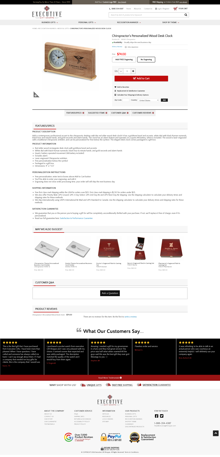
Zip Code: (118, 100)
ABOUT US (48, 414)
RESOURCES (106, 416)
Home (128, 9)
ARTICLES (105, 414)
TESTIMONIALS (49, 424)
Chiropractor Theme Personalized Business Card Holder (46, 264)
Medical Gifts (63, 28)
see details (183, 2)
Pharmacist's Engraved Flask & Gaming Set (169, 264)
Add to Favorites (123, 87)
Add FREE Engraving (124, 59)
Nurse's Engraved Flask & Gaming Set (140, 263)
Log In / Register (163, 9)
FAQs (76, 414)
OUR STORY (48, 419)
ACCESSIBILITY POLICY (82, 421)
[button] (164, 100)
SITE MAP (105, 421)
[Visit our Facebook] (156, 416)
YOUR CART (183, 9)
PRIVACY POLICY (80, 424)
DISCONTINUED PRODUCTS (134, 427)
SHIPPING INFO (79, 416)
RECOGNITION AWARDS (133, 419)
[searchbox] (149, 15)
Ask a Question (133, 47)
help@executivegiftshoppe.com (165, 426)
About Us (137, 9)
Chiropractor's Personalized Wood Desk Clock (48, 315)
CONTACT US (48, 416)
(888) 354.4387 (117, 9)
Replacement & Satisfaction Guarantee (131, 91)
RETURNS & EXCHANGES (82, 419)
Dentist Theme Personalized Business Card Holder (78, 264)
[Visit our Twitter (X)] (161, 416)
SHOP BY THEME (130, 421)
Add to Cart (142, 78)
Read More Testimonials (109, 378)
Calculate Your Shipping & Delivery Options (133, 95)
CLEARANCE (129, 424)
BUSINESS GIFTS (130, 414)
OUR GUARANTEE (50, 421)
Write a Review (117, 47)
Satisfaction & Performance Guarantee (76, 218)
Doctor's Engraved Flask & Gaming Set (108, 264)
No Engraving (146, 59)
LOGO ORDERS (107, 419)
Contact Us (148, 9)
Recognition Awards (47, 28)
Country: (134, 100)
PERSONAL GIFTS (131, 416)
